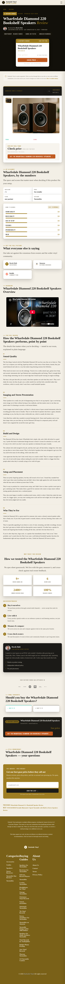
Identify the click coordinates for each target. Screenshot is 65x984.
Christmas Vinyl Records (24, 897)
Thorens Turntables (23, 955)
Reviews (11, 9)
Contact (35, 868)
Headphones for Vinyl (23, 888)
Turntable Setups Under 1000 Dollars (24, 928)
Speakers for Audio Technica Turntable (24, 935)
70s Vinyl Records (22, 912)
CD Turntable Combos (24, 959)
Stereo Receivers (9, 872)
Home (4, 9)
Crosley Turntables (23, 883)
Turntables (10, 881)
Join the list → (32, 791)
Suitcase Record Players (24, 875)
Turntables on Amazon (24, 923)
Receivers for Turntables (23, 870)
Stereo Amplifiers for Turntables (24, 917)
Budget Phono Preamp (24, 945)
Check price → (32, 60)
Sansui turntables (22, 902)
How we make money (52, 78)
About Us (35, 865)
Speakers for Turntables (23, 866)
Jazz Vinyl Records (22, 950)
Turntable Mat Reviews (11, 876)
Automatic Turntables (23, 907)
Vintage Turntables (23, 893)
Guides (8, 865)
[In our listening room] (9, 100)
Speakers (9, 868)
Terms (34, 871)
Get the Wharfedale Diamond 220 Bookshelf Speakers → (31, 156)
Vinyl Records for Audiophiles (24, 940)
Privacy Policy (37, 874)
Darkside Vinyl (29, 974)
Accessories (10, 862)
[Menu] (61, 2)
